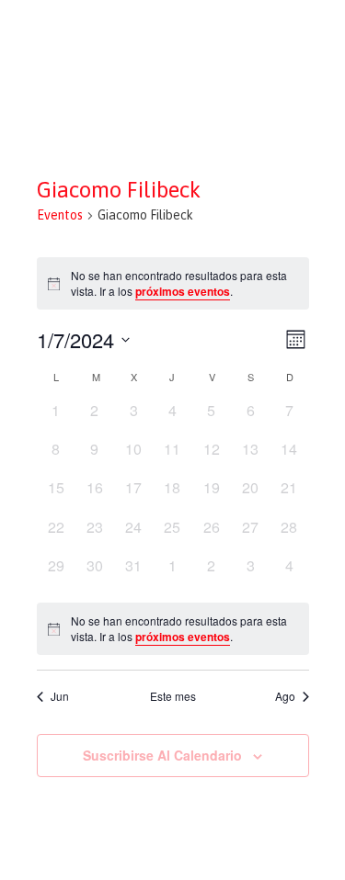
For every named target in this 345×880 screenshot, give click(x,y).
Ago (285, 696)
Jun (60, 696)
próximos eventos (182, 291)
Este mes (173, 696)
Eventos (60, 215)
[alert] (173, 629)
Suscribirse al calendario (162, 755)
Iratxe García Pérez (172, 30)
